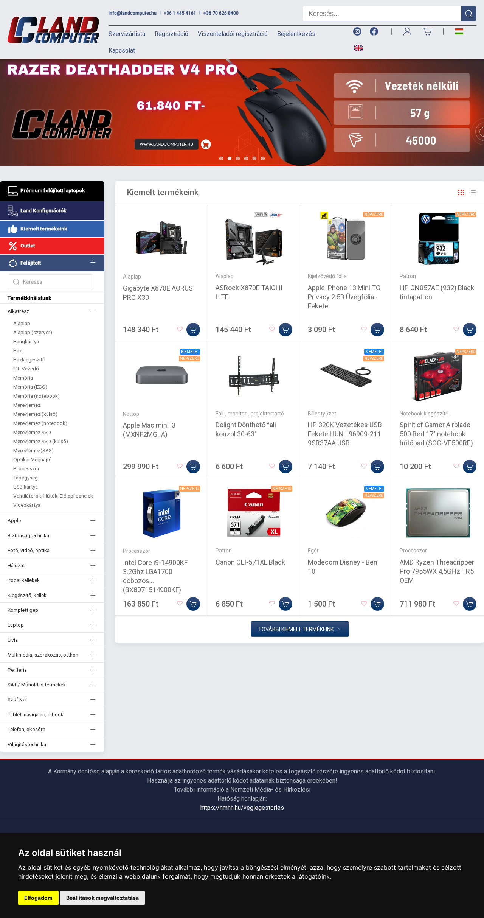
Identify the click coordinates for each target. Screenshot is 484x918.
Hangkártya (26, 341)
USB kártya (25, 487)
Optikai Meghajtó (32, 459)
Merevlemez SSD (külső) (40, 441)
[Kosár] (427, 31)
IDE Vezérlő (26, 369)
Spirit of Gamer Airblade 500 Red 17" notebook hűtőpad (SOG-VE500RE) (436, 434)
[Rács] (461, 192)
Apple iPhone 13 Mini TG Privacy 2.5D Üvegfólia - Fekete (344, 297)
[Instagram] (357, 31)
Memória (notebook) (36, 396)
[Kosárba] (193, 329)
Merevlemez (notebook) (40, 423)
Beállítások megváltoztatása (102, 898)
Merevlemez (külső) (35, 414)
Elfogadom (38, 898)
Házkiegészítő (29, 359)
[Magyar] (459, 31)
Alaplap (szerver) (32, 332)
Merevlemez (26, 405)
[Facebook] (375, 31)
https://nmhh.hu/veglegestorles (242, 807)
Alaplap (21, 323)
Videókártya (26, 505)
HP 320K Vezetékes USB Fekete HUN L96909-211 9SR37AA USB (345, 434)
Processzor (26, 468)
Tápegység (25, 478)
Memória (23, 378)
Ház (17, 350)
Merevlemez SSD (32, 432)
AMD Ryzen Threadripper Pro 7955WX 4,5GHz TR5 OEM (437, 571)
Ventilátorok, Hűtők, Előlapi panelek (53, 496)
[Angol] (356, 48)
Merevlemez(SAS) (33, 450)
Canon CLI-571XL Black (250, 562)
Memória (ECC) (30, 387)
